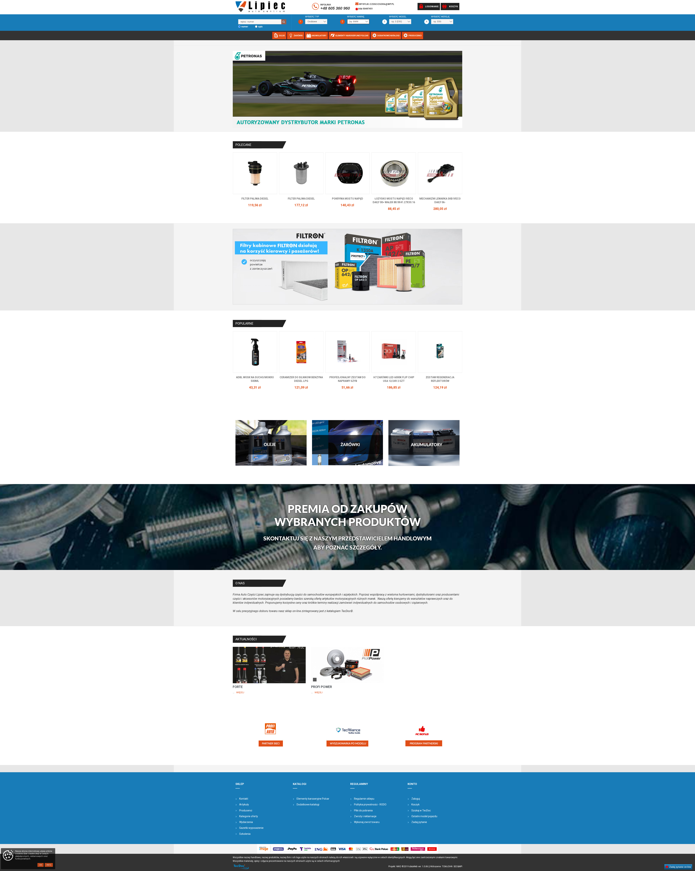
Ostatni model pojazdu (424, 816)
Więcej (240, 692)
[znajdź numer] (283, 21)
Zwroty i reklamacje (365, 816)
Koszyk (415, 804)
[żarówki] (347, 442)
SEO (456, 866)
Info (49, 865)
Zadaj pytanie (419, 822)
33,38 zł (394, 205)
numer (244, 26)
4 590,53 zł (440, 387)
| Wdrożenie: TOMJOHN (441, 866)
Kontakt (243, 798)
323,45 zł (347, 387)
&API (460, 866)
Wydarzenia (246, 822)
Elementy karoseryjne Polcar (313, 798)
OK (40, 865)
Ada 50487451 (365, 8)
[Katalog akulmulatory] (424, 443)
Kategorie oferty (248, 816)
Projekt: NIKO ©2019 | (408, 866)
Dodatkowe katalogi (308, 804)
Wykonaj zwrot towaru (367, 822)
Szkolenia (244, 833)
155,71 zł (347, 209)
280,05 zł (301, 209)
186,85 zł (255, 387)
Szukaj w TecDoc (421, 810)
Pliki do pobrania (363, 810)
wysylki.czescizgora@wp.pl (376, 4)
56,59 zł (440, 205)
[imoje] (347, 849)
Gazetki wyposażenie (251, 827)
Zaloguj (415, 798)
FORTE (238, 687)
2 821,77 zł (394, 384)
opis (260, 26)
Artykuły (244, 804)
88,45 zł (255, 209)
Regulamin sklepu (364, 798)
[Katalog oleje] (271, 442)
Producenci (245, 810)
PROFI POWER (321, 687)
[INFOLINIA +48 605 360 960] (316, 7)
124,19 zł (301, 387)
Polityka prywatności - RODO (370, 804)
